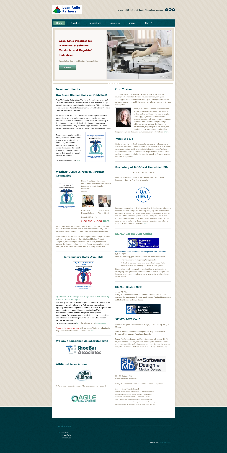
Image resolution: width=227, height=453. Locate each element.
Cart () (148, 23)
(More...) (167, 132)
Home (59, 23)
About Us (75, 23)
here (78, 161)
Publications (95, 23)
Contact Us (115, 23)
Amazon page (100, 323)
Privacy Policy (66, 435)
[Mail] (173, 9)
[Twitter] (166, 9)
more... (132, 23)
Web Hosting (154, 442)
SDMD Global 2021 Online (133, 234)
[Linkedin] (170, 9)
